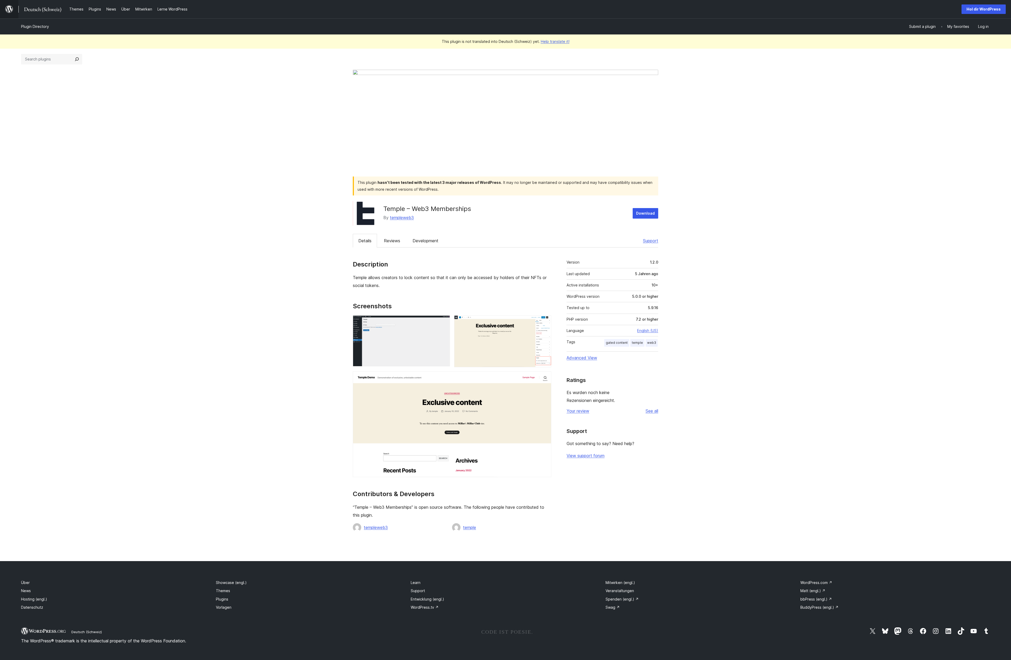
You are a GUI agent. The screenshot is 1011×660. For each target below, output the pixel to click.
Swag (613, 607)
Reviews (392, 240)
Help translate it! (555, 41)
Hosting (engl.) (34, 599)
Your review (578, 411)
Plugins (222, 599)
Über (25, 582)
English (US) (647, 330)
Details (364, 240)
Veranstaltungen (620, 590)
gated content (617, 343)
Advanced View (582, 357)
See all (652, 411)
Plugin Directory (35, 26)
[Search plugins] (77, 59)
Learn (415, 582)
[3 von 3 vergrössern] (544, 378)
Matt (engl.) (812, 590)
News (26, 590)
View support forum (585, 455)
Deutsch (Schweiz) (86, 632)
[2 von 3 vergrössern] (544, 322)
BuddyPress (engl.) (819, 607)
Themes (223, 590)
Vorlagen (223, 607)
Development (425, 240)
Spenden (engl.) (622, 599)
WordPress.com (816, 582)
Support (650, 240)
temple (469, 527)
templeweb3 (402, 217)
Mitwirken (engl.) (620, 582)
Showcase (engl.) (231, 582)
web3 (651, 343)
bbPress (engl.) (816, 599)
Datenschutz (32, 607)
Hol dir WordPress (984, 9)
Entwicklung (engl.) (427, 599)
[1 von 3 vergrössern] (442, 322)
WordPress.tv (425, 607)
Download (645, 213)
